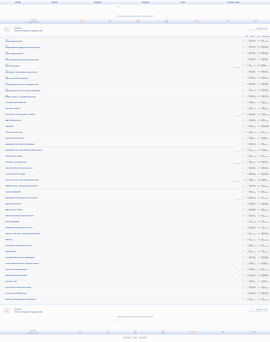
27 (234, 181)
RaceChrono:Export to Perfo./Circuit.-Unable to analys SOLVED (22, 90)
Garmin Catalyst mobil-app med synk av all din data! (19, 215)
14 (237, 67)
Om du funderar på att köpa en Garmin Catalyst (18, 287)
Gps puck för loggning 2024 (13, 192)
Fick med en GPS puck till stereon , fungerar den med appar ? (22, 263)
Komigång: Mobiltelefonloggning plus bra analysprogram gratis (22, 47)
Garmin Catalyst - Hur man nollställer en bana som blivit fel (21, 72)
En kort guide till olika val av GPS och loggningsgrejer (20, 257)
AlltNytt (81, 21)
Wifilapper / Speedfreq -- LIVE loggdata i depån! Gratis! (20, 97)
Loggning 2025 (9, 126)
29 (239, 181)
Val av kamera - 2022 (11, 281)
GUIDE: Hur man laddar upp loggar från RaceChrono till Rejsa (22, 59)
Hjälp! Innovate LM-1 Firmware (13, 209)
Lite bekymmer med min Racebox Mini (15, 102)
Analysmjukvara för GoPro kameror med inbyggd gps (19, 144)
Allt (110, 21)
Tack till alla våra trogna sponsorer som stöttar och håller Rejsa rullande (135, 16)
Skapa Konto (34, 19)
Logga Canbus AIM (10, 251)
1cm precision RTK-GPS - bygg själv (15, 174)
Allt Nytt (18, 2)
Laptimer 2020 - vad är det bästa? (14, 138)
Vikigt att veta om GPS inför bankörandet (16, 78)
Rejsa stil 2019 (143, 337)
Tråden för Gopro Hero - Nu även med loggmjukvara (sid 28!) (22, 180)
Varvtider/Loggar (233, 2)
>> (267, 30)
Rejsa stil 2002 (127, 337)
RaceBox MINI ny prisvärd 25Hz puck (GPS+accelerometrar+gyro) (23, 150)
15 (239, 67)
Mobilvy (135, 337)
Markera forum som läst (262, 28)
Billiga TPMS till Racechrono (13, 120)
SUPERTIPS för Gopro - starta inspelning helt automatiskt (21, 186)
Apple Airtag (8, 239)
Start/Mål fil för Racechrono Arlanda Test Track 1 (19, 227)
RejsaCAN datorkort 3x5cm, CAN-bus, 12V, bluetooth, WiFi (21, 198)
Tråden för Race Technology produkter (16, 269)
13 (234, 67)
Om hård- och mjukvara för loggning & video (28, 31)
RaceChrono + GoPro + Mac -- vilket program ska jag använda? (22, 233)
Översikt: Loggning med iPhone (14, 41)
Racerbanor (98, 2)
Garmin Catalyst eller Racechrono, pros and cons (18, 168)
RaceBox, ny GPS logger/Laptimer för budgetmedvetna (20, 299)
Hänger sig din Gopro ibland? (13, 203)
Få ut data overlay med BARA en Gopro (16, 293)
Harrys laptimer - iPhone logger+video (15, 162)
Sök (228, 21)
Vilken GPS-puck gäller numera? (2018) (16, 275)
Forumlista (17, 28)
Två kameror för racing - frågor (14, 132)
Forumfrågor (253, 331)
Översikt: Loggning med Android (14, 53)
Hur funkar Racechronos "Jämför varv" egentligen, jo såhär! (21, 84)
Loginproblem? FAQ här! (34, 22)
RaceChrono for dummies (12, 66)
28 (237, 181)
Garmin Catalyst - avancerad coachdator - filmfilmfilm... (20, 114)
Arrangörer (145, 2)
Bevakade (197, 21)
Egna (138, 21)
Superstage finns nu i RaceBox (13, 156)
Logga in (256, 21)
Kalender (54, 2)
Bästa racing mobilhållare (12, 221)
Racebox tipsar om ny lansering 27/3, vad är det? (18, 245)
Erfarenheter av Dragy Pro (12, 108)
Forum (183, 2)
